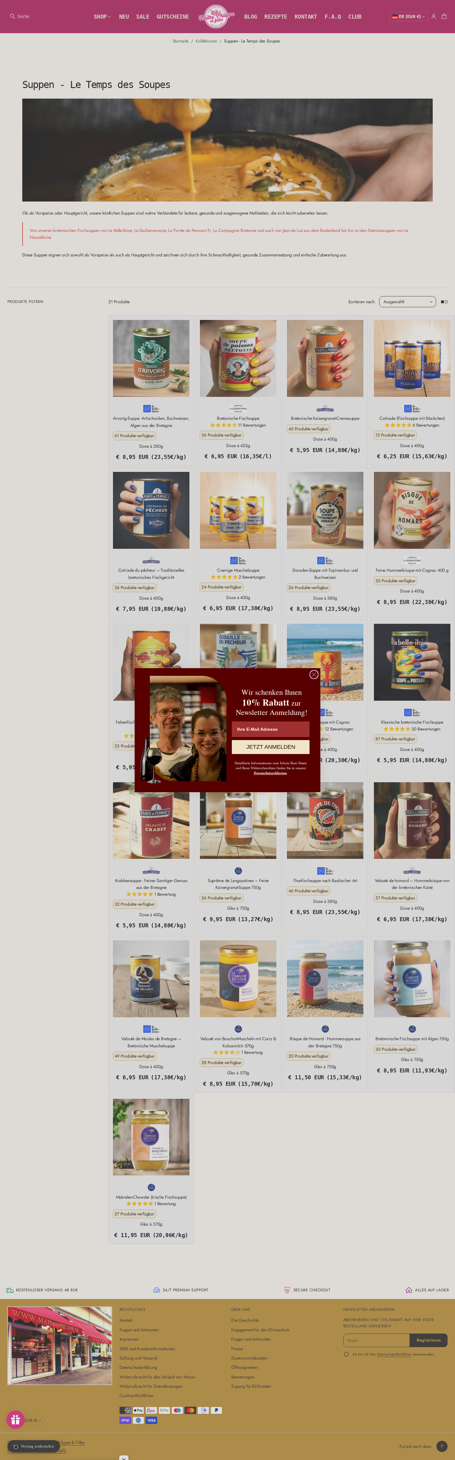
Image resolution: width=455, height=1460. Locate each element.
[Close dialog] (314, 674)
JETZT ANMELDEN (270, 747)
